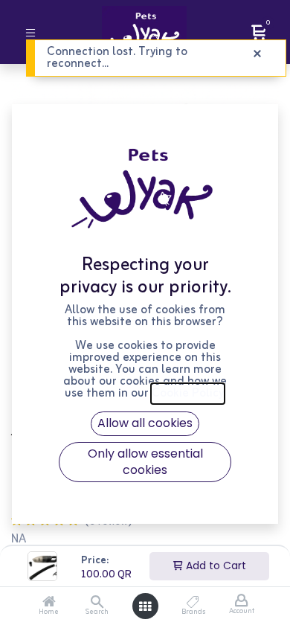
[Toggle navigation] (30, 32)
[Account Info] (241, 601)
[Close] (257, 54)
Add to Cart (214, 565)
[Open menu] (145, 606)
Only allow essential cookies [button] (145, 461)
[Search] (97, 603)
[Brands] (193, 603)
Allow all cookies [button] (145, 423)
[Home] (49, 603)
